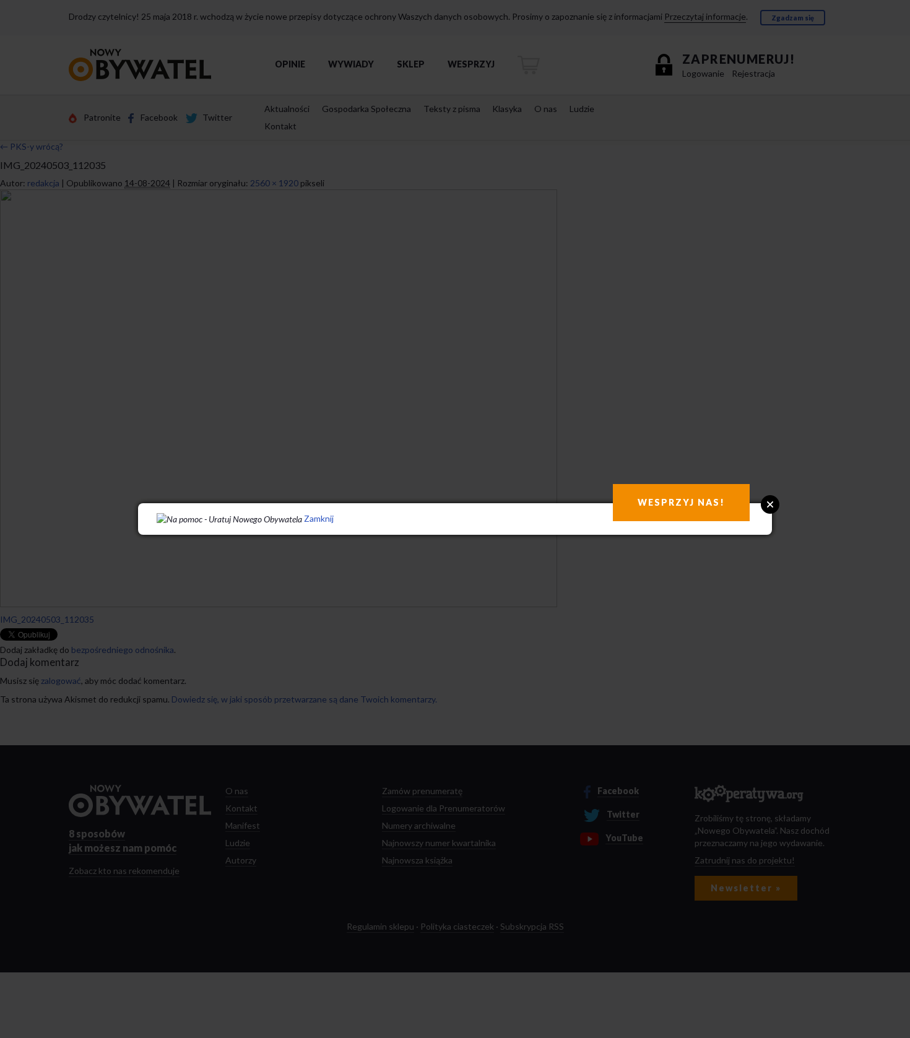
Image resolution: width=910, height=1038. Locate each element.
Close (770, 504)
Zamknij (319, 518)
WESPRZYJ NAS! (681, 502)
